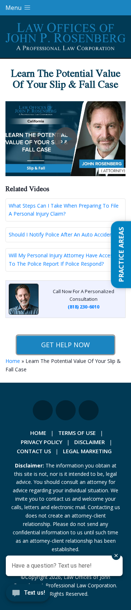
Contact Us (34, 451)
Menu (14, 8)
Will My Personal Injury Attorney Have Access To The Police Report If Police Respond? (62, 259)
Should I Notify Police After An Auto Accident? (62, 234)
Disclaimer (89, 442)
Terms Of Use (77, 432)
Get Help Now (65, 344)
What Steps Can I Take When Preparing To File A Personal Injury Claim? (64, 209)
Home (12, 360)
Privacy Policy (41, 442)
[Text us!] (28, 595)
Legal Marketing (87, 451)
